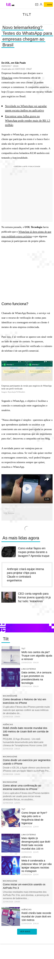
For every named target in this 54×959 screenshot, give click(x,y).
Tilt (27, 14)
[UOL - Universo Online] (13, 5)
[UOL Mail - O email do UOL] (36, 4)
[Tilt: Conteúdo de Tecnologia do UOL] (9, 4)
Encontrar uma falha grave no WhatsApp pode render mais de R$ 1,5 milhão (27, 120)
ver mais (25, 931)
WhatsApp (6, 77)
